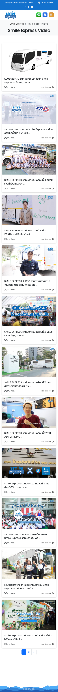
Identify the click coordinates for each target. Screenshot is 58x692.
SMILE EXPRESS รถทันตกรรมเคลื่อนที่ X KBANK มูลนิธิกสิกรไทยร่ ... (25, 232)
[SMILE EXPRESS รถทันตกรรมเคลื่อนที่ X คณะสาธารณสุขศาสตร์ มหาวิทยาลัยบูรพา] (29, 361)
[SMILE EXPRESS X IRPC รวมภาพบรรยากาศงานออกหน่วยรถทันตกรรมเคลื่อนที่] (29, 260)
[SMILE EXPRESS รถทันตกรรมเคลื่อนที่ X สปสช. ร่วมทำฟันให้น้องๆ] (29, 159)
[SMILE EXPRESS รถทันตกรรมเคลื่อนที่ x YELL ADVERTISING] (29, 412)
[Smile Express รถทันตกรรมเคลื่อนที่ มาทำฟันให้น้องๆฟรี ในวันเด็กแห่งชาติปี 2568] (29, 614)
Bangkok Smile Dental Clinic (19, 2)
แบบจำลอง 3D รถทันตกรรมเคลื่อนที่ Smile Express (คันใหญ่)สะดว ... (26, 80)
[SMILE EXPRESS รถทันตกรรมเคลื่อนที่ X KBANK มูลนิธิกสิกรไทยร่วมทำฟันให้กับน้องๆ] (29, 210)
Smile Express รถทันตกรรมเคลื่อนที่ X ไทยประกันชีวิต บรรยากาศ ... (26, 485)
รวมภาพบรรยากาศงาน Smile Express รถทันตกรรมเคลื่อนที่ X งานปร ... (28, 131)
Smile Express (17, 23)
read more (46, 87)
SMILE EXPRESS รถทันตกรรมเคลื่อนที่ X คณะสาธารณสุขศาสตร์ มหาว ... (27, 384)
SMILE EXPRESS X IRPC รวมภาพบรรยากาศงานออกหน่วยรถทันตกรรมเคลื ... (27, 283)
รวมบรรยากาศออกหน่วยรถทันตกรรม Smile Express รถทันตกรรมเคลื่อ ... (26, 586)
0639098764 (46, 2)
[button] (51, 14)
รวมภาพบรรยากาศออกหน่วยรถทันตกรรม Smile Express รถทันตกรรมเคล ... (25, 536)
